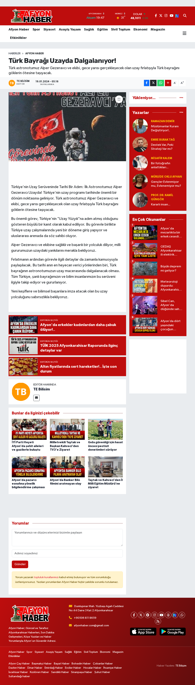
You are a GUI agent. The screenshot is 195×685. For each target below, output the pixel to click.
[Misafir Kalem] (140, 162)
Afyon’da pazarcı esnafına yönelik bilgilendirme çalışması (28, 483)
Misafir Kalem (161, 158)
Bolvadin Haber (81, 663)
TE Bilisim (41, 389)
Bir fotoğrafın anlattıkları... (160, 165)
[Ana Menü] (184, 34)
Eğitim (102, 29)
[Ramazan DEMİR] (140, 125)
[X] (141, 615)
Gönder (20, 564)
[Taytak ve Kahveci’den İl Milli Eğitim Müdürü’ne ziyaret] (105, 466)
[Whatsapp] (182, 615)
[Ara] (184, 16)
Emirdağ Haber (54, 667)
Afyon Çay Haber (19, 663)
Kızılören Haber (39, 672)
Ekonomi (140, 29)
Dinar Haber (34, 667)
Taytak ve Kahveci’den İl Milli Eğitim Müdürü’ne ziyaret (105, 483)
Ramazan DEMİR (162, 121)
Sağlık (89, 29)
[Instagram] (154, 615)
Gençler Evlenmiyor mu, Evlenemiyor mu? (166, 183)
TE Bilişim (180, 665)
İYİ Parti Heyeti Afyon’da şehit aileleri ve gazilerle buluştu (27, 446)
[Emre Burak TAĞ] (140, 144)
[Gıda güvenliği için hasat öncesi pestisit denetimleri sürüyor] (105, 429)
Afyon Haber (19, 29)
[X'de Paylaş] (153, 83)
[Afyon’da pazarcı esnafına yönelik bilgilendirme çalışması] (29, 466)
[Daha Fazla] (168, 83)
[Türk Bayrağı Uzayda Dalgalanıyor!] (67, 126)
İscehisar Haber (18, 672)
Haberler (15, 53)
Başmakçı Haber (42, 663)
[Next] (175, 615)
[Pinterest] (148, 615)
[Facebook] (134, 615)
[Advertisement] (158, 366)
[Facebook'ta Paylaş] (146, 83)
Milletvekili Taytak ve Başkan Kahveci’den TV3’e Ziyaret (65, 446)
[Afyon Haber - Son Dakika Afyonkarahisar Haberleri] (32, 16)
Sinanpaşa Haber (81, 672)
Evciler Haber (73, 667)
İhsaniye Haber (112, 667)
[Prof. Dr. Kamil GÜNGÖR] (140, 199)
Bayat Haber (62, 663)
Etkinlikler (18, 38)
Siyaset (49, 29)
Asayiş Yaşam (70, 29)
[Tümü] (181, 97)
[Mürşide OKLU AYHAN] (140, 181)
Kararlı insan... (160, 204)
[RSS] (158, 621)
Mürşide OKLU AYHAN (166, 176)
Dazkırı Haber (17, 667)
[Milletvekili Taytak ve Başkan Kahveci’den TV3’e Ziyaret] (67, 429)
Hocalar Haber (92, 667)
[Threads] (168, 615)
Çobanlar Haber (103, 663)
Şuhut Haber (102, 672)
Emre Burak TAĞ (163, 139)
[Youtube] (161, 615)
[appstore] (143, 631)
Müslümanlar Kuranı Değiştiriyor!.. (165, 128)
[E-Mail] (36, 398)
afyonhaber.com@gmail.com (91, 625)
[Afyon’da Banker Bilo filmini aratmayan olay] (67, 466)
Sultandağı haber (19, 676)
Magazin (158, 29)
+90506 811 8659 (85, 617)
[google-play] (172, 631)
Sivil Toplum (120, 29)
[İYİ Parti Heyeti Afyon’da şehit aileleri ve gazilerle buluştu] (29, 429)
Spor (36, 29)
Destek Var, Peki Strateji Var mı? (162, 147)
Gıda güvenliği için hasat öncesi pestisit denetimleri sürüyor (105, 446)
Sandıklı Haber (60, 672)
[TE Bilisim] (21, 391)
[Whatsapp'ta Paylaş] (160, 83)
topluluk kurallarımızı (46, 577)
